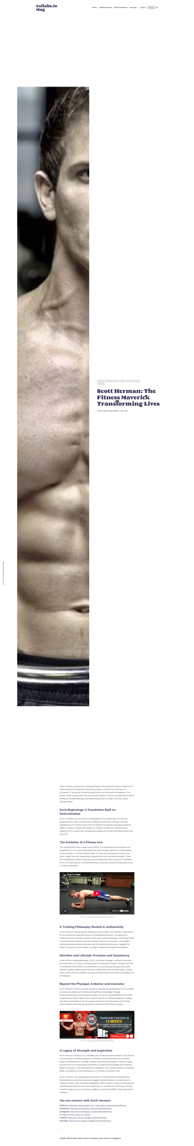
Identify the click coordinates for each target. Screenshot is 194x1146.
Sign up (151, 7)
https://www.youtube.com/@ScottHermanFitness (90, 1121)
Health (122, 380)
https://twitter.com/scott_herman (76, 1114)
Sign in (143, 7)
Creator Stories (112, 380)
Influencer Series (133, 380)
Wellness (101, 383)
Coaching (101, 380)
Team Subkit (113, 411)
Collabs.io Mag (46, 7)
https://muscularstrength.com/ (81, 1105)
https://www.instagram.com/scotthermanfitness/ (91, 1111)
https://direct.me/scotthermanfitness (110, 1105)
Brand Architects (120, 7)
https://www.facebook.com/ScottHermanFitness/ (91, 1108)
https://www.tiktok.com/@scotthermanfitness (87, 1117)
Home (94, 7)
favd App (133, 7)
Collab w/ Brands (105, 7)
